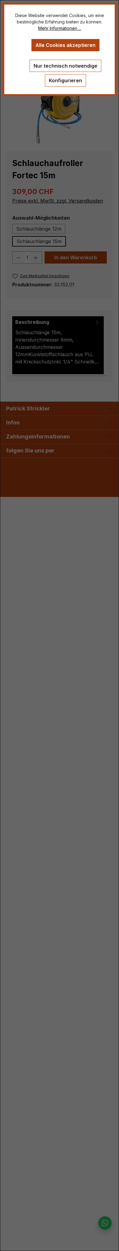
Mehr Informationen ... (59, 28)
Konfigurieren (65, 80)
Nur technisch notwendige (65, 66)
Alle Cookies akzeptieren (65, 45)
